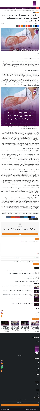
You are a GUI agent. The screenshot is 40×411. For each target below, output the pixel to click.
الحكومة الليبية (35, 213)
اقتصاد (38, 310)
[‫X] (20, 355)
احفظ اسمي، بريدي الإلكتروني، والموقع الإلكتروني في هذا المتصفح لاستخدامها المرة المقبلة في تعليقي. (24, 261)
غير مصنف (37, 315)
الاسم (38, 253)
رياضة (38, 312)
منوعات (38, 316)
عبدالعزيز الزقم (37, 55)
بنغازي (30, 213)
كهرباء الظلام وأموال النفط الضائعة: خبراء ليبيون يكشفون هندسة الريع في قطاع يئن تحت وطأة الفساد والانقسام (17, 290)
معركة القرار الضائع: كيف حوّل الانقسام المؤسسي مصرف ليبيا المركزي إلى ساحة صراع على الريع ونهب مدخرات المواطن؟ (35, 328)
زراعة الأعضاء (24, 213)
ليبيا (11, 213)
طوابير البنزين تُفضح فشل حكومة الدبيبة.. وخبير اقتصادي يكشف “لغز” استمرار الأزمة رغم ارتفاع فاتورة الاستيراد (17, 294)
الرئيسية (37, 10)
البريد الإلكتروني (37, 257)
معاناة (3, 213)
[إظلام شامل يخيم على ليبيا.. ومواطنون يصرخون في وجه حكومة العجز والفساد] (36, 304)
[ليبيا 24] (34, 4)
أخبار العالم (34, 10)
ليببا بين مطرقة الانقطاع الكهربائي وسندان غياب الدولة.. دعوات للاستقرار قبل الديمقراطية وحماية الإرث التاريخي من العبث (5, 328)
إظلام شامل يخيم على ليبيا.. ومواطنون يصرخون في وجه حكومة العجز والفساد (22, 303)
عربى (38, 342)
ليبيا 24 (8, 213)
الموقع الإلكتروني (17, 257)
